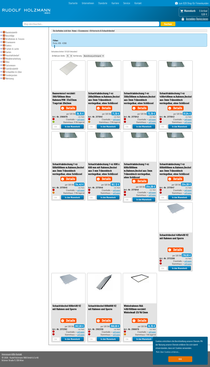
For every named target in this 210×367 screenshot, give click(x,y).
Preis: (55, 43)
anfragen (80, 119)
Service (126, 3)
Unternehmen (88, 3)
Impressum (6, 354)
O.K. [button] (180, 359)
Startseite (73, 3)
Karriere (115, 3)
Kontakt (138, 3)
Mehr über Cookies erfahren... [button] (168, 351)
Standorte (102, 3)
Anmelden (191, 18)
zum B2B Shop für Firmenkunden (194, 3)
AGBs (13, 354)
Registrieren (202, 18)
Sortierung (77, 55)
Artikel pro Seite (58, 55)
